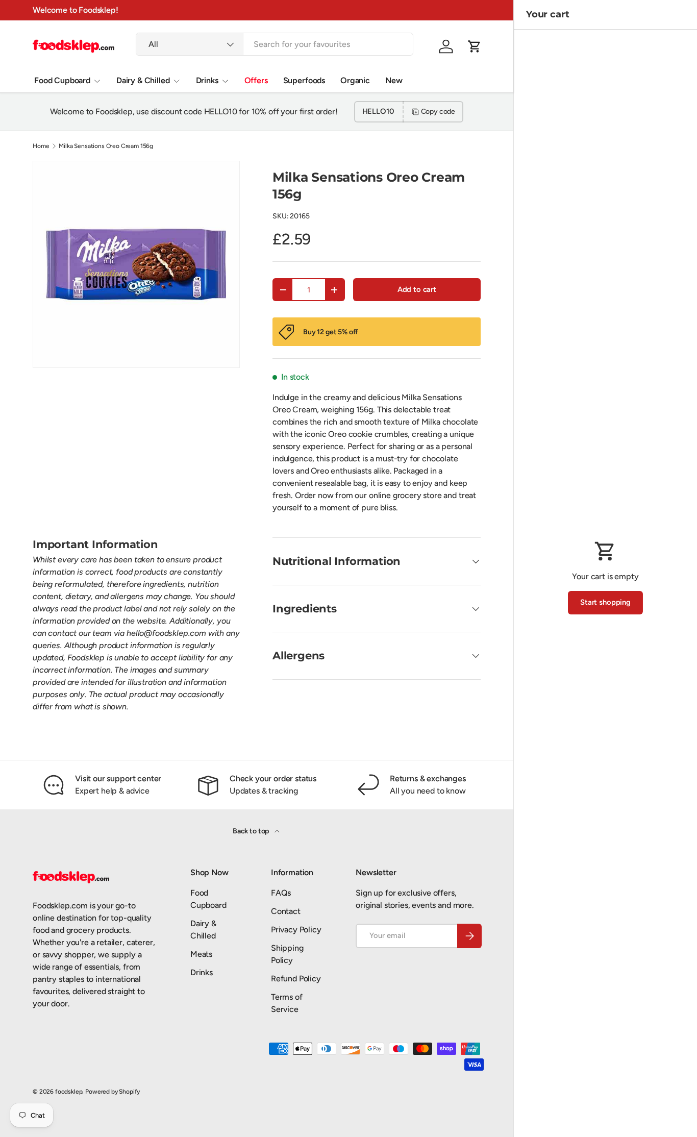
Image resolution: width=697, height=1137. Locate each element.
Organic (355, 80)
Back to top (251, 831)
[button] (474, 46)
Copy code (438, 111)
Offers (256, 80)
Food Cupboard (62, 80)
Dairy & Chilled (143, 80)
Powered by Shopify (112, 1091)
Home (41, 146)
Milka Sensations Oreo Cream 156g (106, 146)
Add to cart (416, 289)
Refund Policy (296, 978)
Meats (201, 954)
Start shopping (605, 602)
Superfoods (304, 80)
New (394, 80)
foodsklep (69, 1091)
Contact (286, 911)
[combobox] (274, 44)
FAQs (281, 893)
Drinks (207, 80)
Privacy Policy (296, 929)
